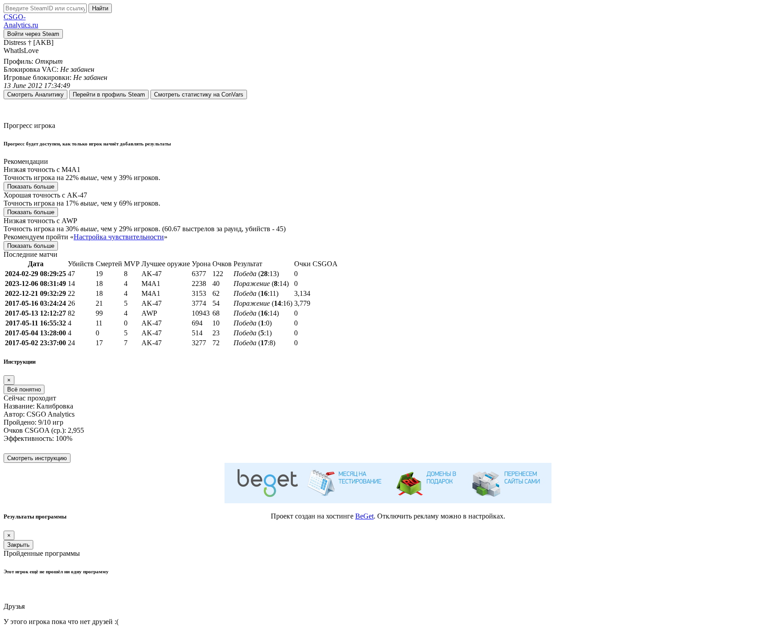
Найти (100, 8)
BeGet (364, 516)
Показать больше (30, 186)
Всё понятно (24, 389)
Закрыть (18, 544)
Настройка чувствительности (119, 237)
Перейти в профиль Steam (109, 94)
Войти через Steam (33, 34)
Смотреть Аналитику (35, 94)
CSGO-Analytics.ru (21, 21)
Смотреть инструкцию (37, 458)
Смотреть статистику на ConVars (198, 94)
